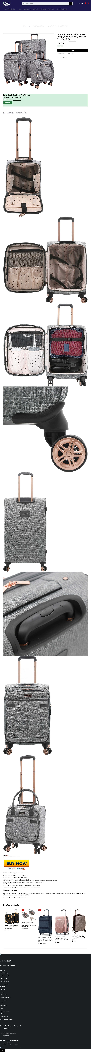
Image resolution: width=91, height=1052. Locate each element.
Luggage (30, 26)
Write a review (72, 41)
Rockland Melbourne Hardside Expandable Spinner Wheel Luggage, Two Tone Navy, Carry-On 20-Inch (79, 942)
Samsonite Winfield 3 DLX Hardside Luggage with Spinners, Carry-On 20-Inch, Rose (44, 939)
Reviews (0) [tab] (21, 113)
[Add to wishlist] (60, 53)
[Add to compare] (70, 53)
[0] (87, 3)
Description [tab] (8, 113)
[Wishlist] (84, 3)
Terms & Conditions (17, 100)
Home (25, 26)
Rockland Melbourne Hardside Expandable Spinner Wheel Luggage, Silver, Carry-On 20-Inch (62, 937)
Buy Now (73, 50)
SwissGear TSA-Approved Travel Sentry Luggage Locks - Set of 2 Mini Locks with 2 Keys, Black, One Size (12, 924)
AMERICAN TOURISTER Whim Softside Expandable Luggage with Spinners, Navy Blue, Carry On (29, 939)
